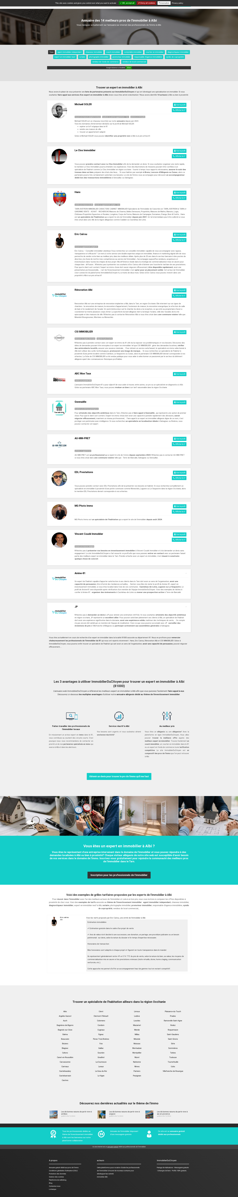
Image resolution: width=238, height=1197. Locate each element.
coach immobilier (113, 52)
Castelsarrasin (65, 1076)
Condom (101, 1025)
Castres (65, 1080)
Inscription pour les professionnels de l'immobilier (119, 875)
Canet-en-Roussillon (65, 1057)
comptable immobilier (133, 52)
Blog (50, 1183)
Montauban (137, 1048)
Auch (65, 1021)
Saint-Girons (173, 1039)
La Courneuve (101, 1062)
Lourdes (137, 1021)
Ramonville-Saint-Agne (173, 1021)
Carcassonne (65, 1062)
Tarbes (173, 1053)
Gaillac (101, 1048)
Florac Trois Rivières (101, 1039)
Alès (65, 1011)
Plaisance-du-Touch (173, 1011)
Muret (137, 1057)
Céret (101, 1011)
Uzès (173, 1067)
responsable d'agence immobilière (148, 57)
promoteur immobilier (121, 57)
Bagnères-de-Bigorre (65, 1025)
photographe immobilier (99, 57)
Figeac (101, 1034)
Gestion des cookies (56, 1177)
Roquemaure (173, 1030)
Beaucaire (65, 1039)
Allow (129, 68)
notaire (82, 57)
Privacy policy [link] (177, 3)
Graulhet (101, 1057)
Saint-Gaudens (173, 1034)
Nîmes (137, 1067)
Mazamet (137, 1025)
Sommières (173, 1048)
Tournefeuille (173, 1062)
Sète (173, 1044)
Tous (51, 52)
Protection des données (57, 1174)
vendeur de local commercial (134, 62)
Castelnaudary (65, 1071)
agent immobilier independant (70, 52)
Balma (65, 1034)
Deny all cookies (147, 3)
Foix (101, 1044)
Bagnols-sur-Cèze (65, 1030)
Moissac (137, 1044)
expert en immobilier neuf (64, 57)
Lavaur (101, 1067)
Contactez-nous (54, 1186)
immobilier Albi (102, 1177)
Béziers (65, 1044)
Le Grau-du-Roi (101, 1071)
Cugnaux (101, 1030)
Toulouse (173, 1057)
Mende (137, 1030)
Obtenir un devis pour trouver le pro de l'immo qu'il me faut (119, 776)
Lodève (137, 1016)
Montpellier (137, 1053)
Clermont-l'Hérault (101, 1016)
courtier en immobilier (155, 52)
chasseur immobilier (94, 52)
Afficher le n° (180, 110)
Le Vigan (101, 1076)
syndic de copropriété (175, 57)
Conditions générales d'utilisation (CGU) (63, 1171)
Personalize (164, 3)
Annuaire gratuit (54, 1167)
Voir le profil (180, 105)
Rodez (173, 1025)
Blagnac (65, 1048)
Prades (173, 1016)
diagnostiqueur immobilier (178, 52)
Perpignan (137, 1076)
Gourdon (101, 1053)
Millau (137, 1034)
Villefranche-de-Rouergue (173, 1071)
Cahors (65, 1053)
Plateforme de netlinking (57, 1180)
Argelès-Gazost (65, 1016)
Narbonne (137, 1062)
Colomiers (101, 1021)
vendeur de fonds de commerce (105, 62)
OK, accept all (128, 3)
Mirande (137, 1039)
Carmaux (65, 1067)
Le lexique (52, 1189)
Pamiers (137, 1071)
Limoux (137, 1011)
